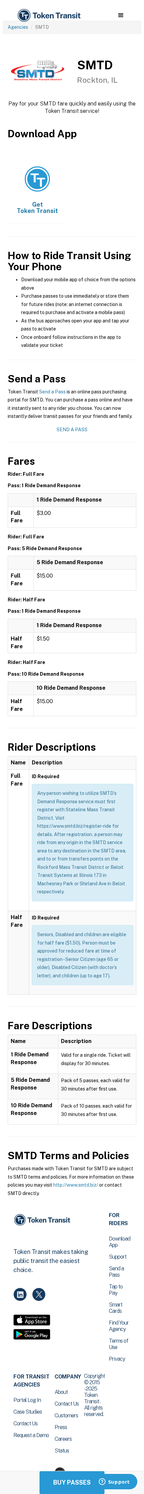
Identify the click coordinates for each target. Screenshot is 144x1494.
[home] (48, 15)
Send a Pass (52, 391)
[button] (121, 15)
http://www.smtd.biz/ (75, 1185)
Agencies (18, 27)
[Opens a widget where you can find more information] (114, 1482)
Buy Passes (72, 1482)
